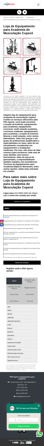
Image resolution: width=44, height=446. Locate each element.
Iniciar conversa (24, 426)
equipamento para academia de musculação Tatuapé (20, 257)
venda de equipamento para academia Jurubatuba (19, 254)
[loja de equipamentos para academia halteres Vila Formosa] (12, 66)
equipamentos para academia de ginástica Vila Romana (21, 225)
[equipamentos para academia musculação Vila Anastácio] (32, 66)
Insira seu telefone (24, 415)
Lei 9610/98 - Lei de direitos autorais (15, 369)
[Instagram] (20, 431)
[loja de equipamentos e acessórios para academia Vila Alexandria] (12, 85)
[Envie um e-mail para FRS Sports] (24, 12)
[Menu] (38, 4)
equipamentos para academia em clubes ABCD (18, 228)
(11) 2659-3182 (21, 193)
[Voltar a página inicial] (9, 4)
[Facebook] (24, 431)
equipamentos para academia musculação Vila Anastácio (21, 221)
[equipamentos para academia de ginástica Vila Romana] (12, 47)
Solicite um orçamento (22, 201)
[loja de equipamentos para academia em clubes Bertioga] (32, 47)
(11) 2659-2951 (23, 393)
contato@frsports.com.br (22, 396)
